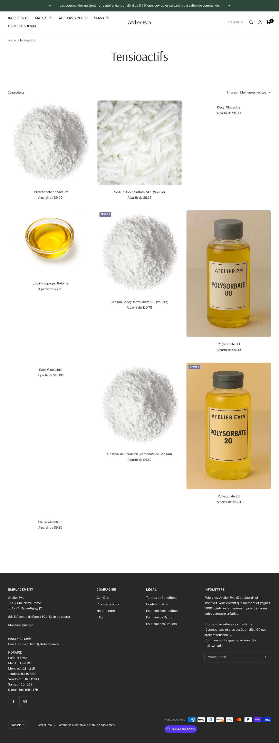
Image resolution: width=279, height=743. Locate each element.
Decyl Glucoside (228, 107)
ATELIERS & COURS (73, 18)
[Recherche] (251, 22)
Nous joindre (106, 611)
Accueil (12, 40)
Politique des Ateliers (161, 624)
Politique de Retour (160, 617)
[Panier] (269, 22)
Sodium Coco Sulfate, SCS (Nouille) (139, 192)
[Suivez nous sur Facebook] (13, 701)
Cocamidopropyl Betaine (50, 283)
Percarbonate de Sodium (50, 192)
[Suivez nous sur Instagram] (25, 701)
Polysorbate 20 (229, 496)
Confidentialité (157, 604)
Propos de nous (108, 604)
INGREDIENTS (18, 18)
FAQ (100, 617)
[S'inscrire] (265, 657)
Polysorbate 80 (229, 344)
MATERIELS (43, 18)
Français (233, 22)
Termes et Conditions (161, 598)
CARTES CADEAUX (22, 26)
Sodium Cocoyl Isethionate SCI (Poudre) (139, 302)
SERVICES (101, 18)
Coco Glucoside (50, 370)
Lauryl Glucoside (50, 522)
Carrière (103, 598)
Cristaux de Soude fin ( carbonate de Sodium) (139, 454)
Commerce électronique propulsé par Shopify (86, 724)
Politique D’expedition (162, 611)
